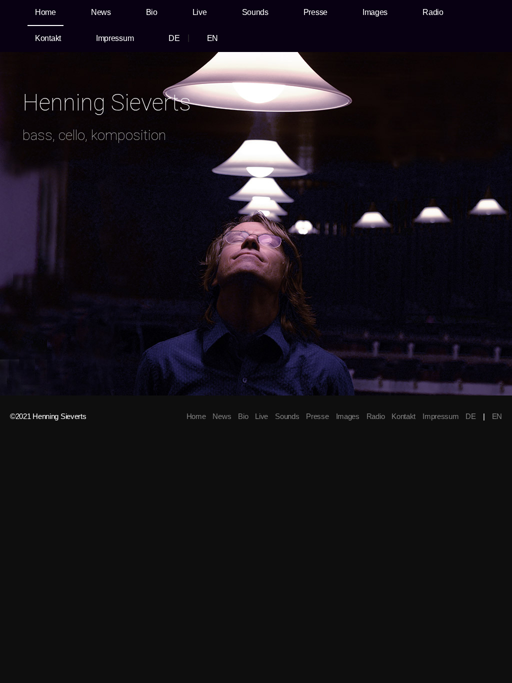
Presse (316, 12)
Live (199, 12)
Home (45, 12)
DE (174, 38)
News (101, 12)
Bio (152, 12)
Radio (433, 12)
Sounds (255, 12)
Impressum (115, 38)
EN (212, 38)
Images (375, 12)
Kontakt (48, 38)
